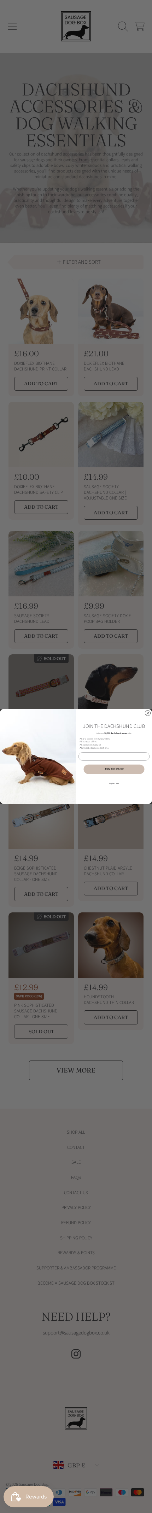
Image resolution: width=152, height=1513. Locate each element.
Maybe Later (114, 783)
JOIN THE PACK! (114, 769)
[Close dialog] (147, 713)
